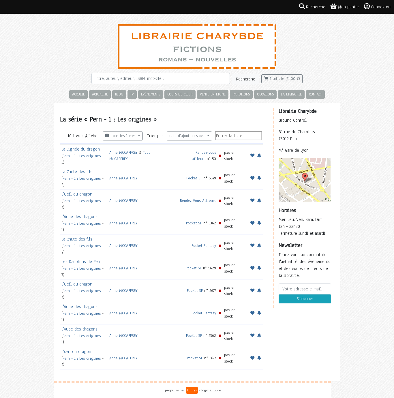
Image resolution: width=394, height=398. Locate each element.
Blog (119, 94)
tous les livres (123, 135)
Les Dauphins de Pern (81, 261)
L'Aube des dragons (79, 216)
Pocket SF (194, 178)
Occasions (265, 94)
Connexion (381, 7)
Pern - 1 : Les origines (82, 156)
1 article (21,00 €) (284, 78)
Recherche (245, 79)
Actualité (100, 94)
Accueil (78, 94)
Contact (315, 94)
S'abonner (305, 298)
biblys (192, 390)
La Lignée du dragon (80, 149)
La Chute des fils (76, 171)
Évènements (150, 94)
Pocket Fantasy (204, 245)
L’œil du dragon (76, 351)
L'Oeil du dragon (76, 194)
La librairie (291, 94)
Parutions (241, 94)
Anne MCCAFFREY (123, 152)
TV (132, 94)
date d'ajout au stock (187, 135)
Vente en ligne (213, 94)
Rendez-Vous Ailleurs (198, 200)
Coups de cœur (180, 94)
